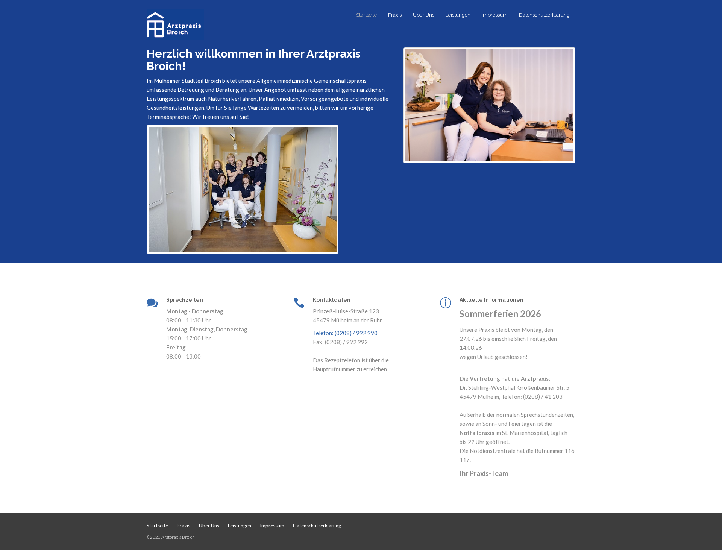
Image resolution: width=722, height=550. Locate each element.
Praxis (395, 15)
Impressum (495, 15)
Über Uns (423, 15)
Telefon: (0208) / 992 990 (345, 333)
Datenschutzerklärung (544, 15)
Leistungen (458, 15)
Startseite (366, 15)
